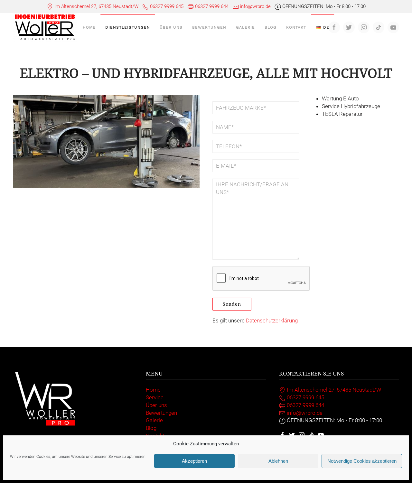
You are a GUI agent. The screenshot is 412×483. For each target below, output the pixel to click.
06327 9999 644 (212, 6)
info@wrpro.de (255, 6)
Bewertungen (209, 27)
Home (89, 27)
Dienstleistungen (127, 27)
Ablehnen (278, 461)
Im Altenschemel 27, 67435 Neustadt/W (96, 6)
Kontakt (296, 27)
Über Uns (171, 27)
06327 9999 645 (166, 6)
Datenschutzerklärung (272, 320)
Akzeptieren (194, 461)
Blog (270, 27)
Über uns (156, 405)
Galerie (245, 27)
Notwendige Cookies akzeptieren (362, 461)
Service (155, 397)
